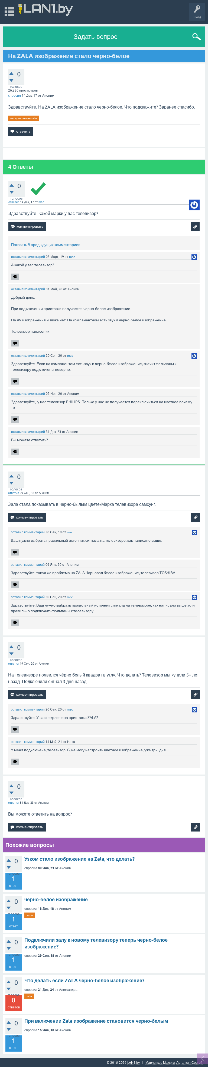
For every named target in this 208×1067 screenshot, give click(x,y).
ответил (13, 202)
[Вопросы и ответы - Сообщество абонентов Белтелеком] (45, 9)
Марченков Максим (160, 1063)
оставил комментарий (28, 257)
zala (29, 996)
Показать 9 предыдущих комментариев (45, 245)
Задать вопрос (95, 36)
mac (41, 202)
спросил (14, 95)
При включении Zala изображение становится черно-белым (96, 1021)
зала (30, 915)
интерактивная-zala (23, 118)
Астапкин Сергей (189, 1063)
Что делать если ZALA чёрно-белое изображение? (84, 980)
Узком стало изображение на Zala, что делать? (79, 859)
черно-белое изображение (56, 899)
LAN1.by (133, 1063)
